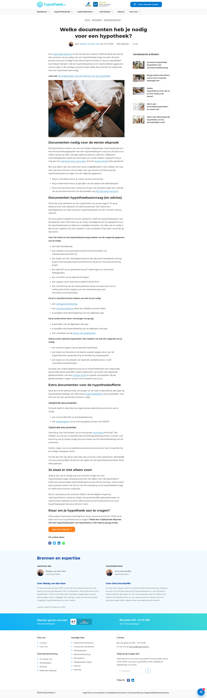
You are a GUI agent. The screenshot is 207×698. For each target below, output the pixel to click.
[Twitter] (54, 542)
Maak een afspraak (60, 529)
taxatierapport (63, 421)
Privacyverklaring (135, 693)
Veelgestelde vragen (83, 662)
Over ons (44, 647)
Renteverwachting (82, 654)
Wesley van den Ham (90, 44)
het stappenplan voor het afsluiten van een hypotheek (84, 76)
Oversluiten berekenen (84, 647)
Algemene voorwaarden (93, 693)
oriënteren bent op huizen (73, 161)
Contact (43, 643)
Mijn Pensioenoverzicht (106, 191)
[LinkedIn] (59, 542)
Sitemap (77, 670)
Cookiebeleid (111, 693)
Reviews (43, 667)
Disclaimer (122, 693)
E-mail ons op (133, 647)
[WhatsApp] (63, 542)
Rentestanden (80, 650)
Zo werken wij (46, 659)
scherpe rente (79, 375)
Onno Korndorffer (123, 571)
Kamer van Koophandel (84, 333)
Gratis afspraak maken (147, 4)
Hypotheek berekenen (84, 643)
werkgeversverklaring (66, 304)
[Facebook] (49, 542)
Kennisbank (97, 20)
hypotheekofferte (94, 394)
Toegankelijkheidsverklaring (156, 693)
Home (87, 20)
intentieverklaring (64, 308)
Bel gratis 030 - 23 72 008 (135, 620)
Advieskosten (46, 663)
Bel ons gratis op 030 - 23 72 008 (131, 643)
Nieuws (121, 12)
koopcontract (101, 161)
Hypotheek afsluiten (112, 20)
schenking (98, 433)
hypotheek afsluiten (62, 54)
